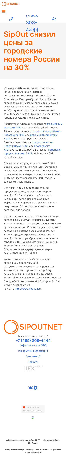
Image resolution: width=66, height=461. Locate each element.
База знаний (33, 356)
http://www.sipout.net (27, 288)
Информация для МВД (33, 345)
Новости (33, 361)
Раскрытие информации (33, 350)
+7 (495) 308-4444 (32, 18)
